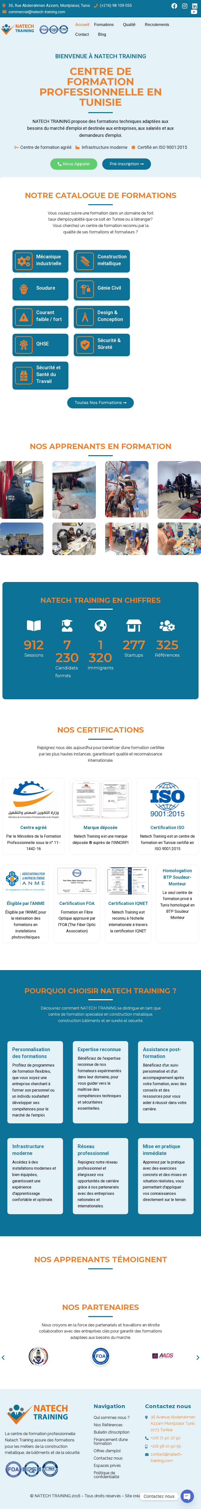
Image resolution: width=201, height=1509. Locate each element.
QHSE (42, 344)
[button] (3, 1358)
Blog (102, 34)
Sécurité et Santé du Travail (48, 374)
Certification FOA (77, 903)
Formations (104, 25)
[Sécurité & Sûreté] (85, 345)
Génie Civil (109, 288)
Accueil (82, 25)
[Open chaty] (187, 1496)
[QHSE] (24, 345)
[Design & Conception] (85, 317)
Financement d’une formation (111, 1441)
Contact (82, 34)
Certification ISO (167, 827)
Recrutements (157, 25)
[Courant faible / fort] (24, 317)
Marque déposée (100, 827)
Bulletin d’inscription (111, 1432)
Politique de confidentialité (106, 1475)
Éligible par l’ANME (26, 903)
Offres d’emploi (107, 1451)
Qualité (129, 25)
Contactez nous (108, 1458)
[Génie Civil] (85, 289)
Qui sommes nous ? (112, 1417)
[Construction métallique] (85, 261)
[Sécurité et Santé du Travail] (24, 375)
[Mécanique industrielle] (24, 261)
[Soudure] (24, 289)
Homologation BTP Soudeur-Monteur (177, 877)
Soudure (45, 288)
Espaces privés (107, 1465)
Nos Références (108, 1425)
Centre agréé (33, 827)
